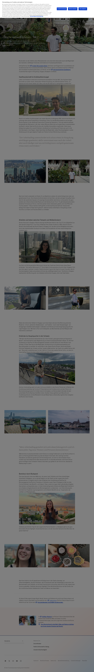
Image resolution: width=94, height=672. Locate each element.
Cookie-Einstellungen (61, 8)
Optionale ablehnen (73, 8)
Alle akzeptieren (83, 8)
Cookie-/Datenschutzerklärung (36, 16)
